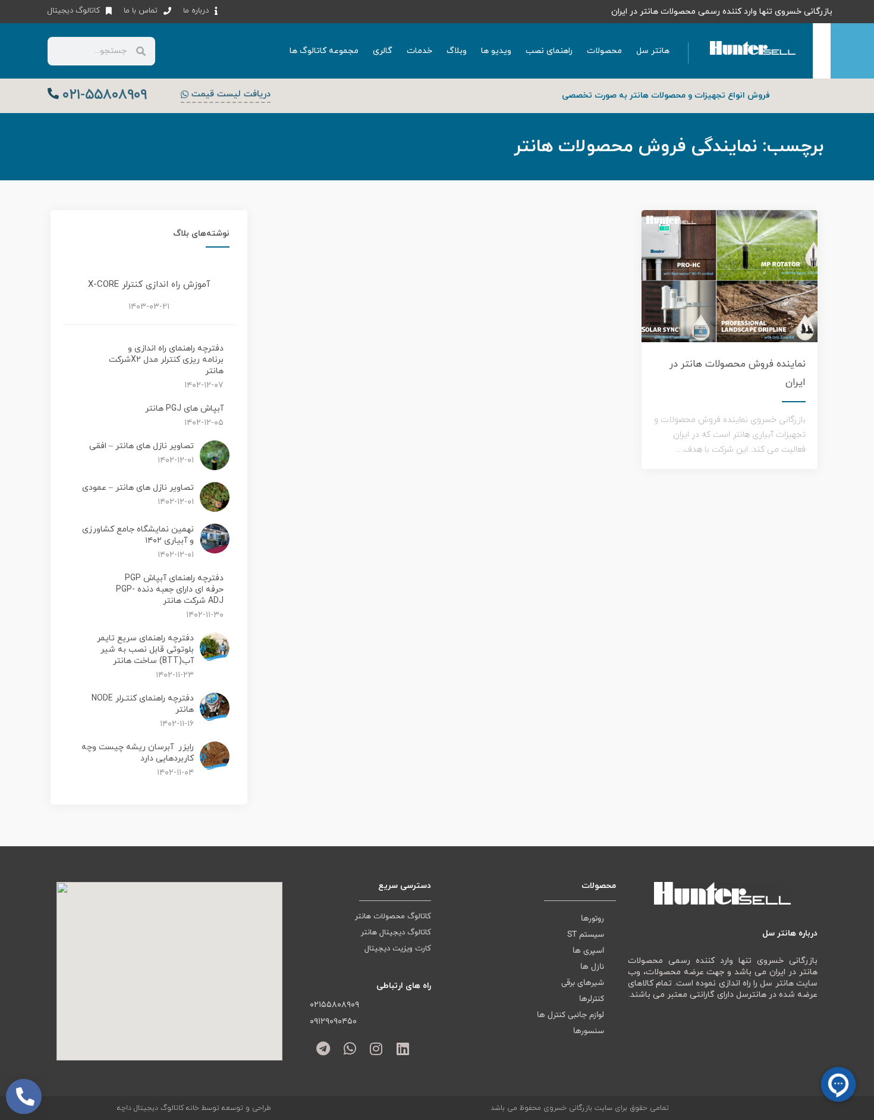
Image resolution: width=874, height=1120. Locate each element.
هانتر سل (652, 51)
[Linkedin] (402, 1048)
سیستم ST (585, 934)
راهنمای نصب (549, 51)
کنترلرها (591, 999)
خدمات (419, 51)
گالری (382, 51)
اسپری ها (588, 951)
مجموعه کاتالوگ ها (324, 51)
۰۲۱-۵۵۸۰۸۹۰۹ (104, 95)
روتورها (592, 918)
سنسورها (588, 1031)
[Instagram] (376, 1048)
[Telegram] (323, 1048)
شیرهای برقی (582, 983)
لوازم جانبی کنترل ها (570, 1015)
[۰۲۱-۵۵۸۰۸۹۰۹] (53, 93)
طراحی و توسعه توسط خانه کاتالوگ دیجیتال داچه (194, 1108)
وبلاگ (457, 51)
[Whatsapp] (350, 1048)
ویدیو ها (496, 51)
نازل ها (592, 967)
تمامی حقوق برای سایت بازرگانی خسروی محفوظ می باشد (580, 1108)
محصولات (604, 51)
